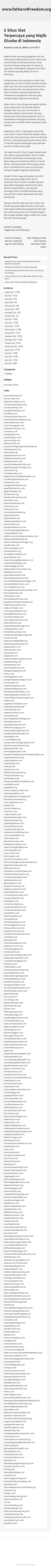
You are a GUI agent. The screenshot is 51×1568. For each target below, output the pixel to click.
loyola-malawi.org (12, 808)
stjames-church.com (13, 946)
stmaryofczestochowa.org (16, 969)
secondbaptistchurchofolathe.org (20, 1487)
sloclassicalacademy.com (15, 877)
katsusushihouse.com (14, 928)
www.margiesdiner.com (15, 1286)
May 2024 (8, 360)
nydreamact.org (11, 482)
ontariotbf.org (10, 470)
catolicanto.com (11, 769)
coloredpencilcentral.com (16, 620)
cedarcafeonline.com (14, 422)
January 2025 (9, 333)
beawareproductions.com (16, 957)
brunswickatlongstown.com (17, 987)
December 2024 (10, 336)
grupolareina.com (12, 557)
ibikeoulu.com (10, 963)
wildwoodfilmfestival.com (16, 539)
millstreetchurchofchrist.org (17, 1439)
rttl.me (7, 1502)
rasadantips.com (12, 434)
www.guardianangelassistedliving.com (22, 1400)
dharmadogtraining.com (15, 1496)
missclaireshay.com (13, 395)
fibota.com (9, 1391)
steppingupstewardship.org (17, 1316)
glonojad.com (10, 940)
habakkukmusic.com (13, 1218)
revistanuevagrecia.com (15, 943)
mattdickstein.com (12, 1209)
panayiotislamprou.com (15, 527)
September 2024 (11, 346)
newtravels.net (11, 452)
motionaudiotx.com (13, 1499)
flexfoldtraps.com (12, 1257)
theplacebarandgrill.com (15, 1116)
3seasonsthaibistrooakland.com (19, 781)
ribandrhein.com (12, 763)
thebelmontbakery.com (15, 458)
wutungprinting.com (13, 1035)
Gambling (17, 227)
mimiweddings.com (13, 1508)
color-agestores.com (13, 802)
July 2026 (8, 295)
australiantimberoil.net (15, 575)
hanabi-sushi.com (12, 1328)
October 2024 (10, 343)
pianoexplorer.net (12, 1361)
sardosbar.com (11, 652)
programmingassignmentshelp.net (20, 446)
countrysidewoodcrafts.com (17, 464)
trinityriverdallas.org (13, 775)
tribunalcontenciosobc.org (16, 874)
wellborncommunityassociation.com (21, 536)
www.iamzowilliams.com (15, 1355)
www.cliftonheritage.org (15, 1301)
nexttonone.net (11, 1221)
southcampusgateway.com (16, 530)
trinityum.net (10, 1367)
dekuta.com (9, 1334)
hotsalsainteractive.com (15, 416)
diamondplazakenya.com (15, 1406)
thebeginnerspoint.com (15, 844)
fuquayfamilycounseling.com (17, 1481)
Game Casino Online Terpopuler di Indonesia (21, 282)
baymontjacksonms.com (15, 1044)
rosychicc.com (10, 811)
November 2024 (10, 340)
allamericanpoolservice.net (16, 745)
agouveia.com (10, 1484)
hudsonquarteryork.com (15, 1388)
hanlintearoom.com (13, 1454)
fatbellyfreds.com (12, 1382)
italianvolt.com (11, 655)
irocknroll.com (11, 637)
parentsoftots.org (12, 1191)
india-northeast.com (13, 608)
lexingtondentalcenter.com (16, 733)
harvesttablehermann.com (16, 584)
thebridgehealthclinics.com (16, 1182)
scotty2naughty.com (13, 949)
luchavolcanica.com (13, 1083)
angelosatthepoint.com (15, 1125)
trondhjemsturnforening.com (18, 1403)
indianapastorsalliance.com (17, 1128)
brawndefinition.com (14, 892)
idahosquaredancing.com (16, 643)
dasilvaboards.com (13, 880)
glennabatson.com (13, 883)
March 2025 (9, 326)
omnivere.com (10, 431)
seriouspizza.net (11, 1152)
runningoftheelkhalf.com (15, 1245)
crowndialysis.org (12, 739)
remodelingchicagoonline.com (18, 1307)
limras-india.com (12, 398)
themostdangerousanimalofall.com (20, 862)
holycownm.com (11, 1086)
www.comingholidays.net (16, 847)
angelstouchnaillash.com (15, 703)
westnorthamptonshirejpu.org (18, 542)
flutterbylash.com (12, 1451)
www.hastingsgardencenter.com (19, 1358)
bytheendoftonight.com (15, 817)
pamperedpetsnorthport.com (18, 679)
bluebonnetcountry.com (15, 497)
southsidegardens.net (14, 1364)
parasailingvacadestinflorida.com (19, 1442)
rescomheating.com (13, 1505)
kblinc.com (9, 673)
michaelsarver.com (12, 721)
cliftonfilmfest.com (13, 622)
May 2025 (8, 319)
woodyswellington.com (15, 1379)
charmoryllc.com (12, 853)
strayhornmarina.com (14, 886)
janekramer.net (11, 993)
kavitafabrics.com (12, 1080)
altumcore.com (11, 1158)
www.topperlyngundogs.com (17, 1242)
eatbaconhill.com (12, 443)
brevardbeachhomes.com (16, 599)
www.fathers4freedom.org (16, 1239)
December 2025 (10, 312)
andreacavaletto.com (14, 793)
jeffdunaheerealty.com (14, 1248)
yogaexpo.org (10, 787)
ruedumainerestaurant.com (17, 934)
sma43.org (9, 1304)
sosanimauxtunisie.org (14, 512)
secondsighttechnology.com (17, 718)
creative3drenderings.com (16, 1194)
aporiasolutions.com (13, 1173)
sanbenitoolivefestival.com (16, 832)
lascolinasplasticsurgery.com (17, 1298)
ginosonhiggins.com (13, 1032)
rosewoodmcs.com (13, 1343)
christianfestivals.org (14, 1020)
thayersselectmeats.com (15, 1170)
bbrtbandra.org (11, 494)
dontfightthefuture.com (15, 614)
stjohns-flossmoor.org (14, 1068)
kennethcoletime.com (14, 981)
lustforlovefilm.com (13, 916)
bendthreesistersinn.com (16, 1065)
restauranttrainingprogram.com (19, 742)
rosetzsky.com (10, 937)
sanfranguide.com (12, 850)
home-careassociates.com (16, 790)
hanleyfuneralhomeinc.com (17, 691)
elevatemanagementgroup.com (19, 1463)
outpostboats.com (12, 814)
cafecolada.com (11, 838)
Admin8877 (35, 47)
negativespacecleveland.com (17, 1053)
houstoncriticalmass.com (16, 859)
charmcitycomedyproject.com (18, 954)
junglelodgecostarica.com (16, 1017)
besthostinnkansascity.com (16, 1511)
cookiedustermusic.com (15, 1074)
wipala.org (9, 805)
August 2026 (9, 292)
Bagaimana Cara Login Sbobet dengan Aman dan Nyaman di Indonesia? (22, 262)
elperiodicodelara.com (14, 401)
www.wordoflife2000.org (15, 640)
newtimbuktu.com (12, 437)
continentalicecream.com (16, 895)
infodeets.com (10, 413)
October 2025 (10, 316)
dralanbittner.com (12, 664)
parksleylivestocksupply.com (17, 796)
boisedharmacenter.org (15, 799)
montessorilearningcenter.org (18, 1418)
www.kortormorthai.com (15, 1263)
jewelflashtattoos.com (14, 488)
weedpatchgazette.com (15, 670)
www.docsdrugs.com (14, 1283)
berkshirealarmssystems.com (18, 658)
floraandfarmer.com (13, 593)
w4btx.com (9, 700)
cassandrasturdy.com (14, 829)
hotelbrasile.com (12, 545)
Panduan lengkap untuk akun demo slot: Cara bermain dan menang (24, 272)
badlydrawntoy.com (13, 1212)
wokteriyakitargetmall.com (16, 730)
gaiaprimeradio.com (13, 1002)
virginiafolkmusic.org (14, 757)
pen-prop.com (10, 1233)
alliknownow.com (12, 868)
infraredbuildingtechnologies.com (20, 581)
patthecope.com (11, 1146)
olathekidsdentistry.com (15, 688)
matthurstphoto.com (14, 1427)
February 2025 (10, 329)
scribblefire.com (11, 784)
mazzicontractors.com (14, 1370)
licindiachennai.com (13, 407)
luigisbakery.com (12, 1325)
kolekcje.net (9, 766)
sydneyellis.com (11, 736)
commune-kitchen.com (15, 910)
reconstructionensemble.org (17, 1077)
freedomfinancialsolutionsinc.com (20, 1254)
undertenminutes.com (14, 428)
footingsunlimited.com (14, 1278)
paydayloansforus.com (14, 455)
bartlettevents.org (12, 551)
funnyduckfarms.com (14, 1457)
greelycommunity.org (14, 931)
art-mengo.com (11, 999)
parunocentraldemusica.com (17, 1397)
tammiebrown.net (12, 1005)
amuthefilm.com (11, 913)
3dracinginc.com (12, 856)
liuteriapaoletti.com (13, 1056)
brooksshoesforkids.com (15, 1167)
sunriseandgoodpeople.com (17, 1059)
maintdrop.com (11, 506)
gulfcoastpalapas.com (14, 1179)
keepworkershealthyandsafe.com (19, 476)
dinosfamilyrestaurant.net (16, 578)
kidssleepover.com (12, 449)
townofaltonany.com (13, 1047)
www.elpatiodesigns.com (15, 1385)
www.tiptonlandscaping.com (17, 1313)
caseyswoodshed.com (14, 1134)
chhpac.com (9, 1493)
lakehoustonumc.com (14, 1215)
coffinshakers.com (12, 966)
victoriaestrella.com (13, 1098)
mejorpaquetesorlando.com (17, 694)
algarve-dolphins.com (14, 1026)
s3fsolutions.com (12, 596)
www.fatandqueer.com (14, 1266)
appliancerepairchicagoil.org (17, 467)
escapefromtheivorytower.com (18, 602)
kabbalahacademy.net (14, 706)
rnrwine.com (10, 1475)
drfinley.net (9, 1469)
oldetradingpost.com (14, 566)
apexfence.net (10, 1523)
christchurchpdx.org (13, 904)
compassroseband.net (14, 1155)
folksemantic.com (12, 649)
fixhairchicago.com (13, 1137)
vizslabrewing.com (12, 661)
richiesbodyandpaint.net (15, 404)
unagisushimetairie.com (15, 485)
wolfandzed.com (12, 1331)
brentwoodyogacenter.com (16, 1310)
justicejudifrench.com (14, 972)
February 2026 (10, 306)
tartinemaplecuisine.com (15, 990)
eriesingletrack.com (13, 676)
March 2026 (9, 302)
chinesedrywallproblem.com (17, 1062)
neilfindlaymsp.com (13, 1107)
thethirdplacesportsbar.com (17, 1373)
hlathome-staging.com (14, 727)
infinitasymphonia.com (15, 922)
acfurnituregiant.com (14, 425)
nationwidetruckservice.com (17, 1089)
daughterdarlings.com (14, 410)
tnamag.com (10, 1164)
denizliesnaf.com (12, 1140)
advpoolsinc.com (12, 1122)
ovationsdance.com (13, 760)
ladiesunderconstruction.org (17, 569)
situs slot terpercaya (20, 230)
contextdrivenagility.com (15, 960)
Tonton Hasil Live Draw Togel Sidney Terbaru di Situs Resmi (24, 277)
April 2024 (8, 363)
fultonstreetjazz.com (13, 548)
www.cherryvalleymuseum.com (18, 560)
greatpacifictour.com (13, 1095)
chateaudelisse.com (13, 533)
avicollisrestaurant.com (15, 1110)
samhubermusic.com (14, 1520)
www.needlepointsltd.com (16, 1292)
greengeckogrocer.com (15, 724)
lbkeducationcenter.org (15, 772)
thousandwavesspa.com (15, 1101)
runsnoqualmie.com (13, 1280)
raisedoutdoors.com (13, 628)
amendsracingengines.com (16, 1260)
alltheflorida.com (12, 1430)
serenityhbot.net (12, 1224)
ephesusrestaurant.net (15, 1376)
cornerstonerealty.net (14, 1349)
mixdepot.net (10, 1340)
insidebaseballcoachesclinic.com (19, 1433)
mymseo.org (10, 1490)
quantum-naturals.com (15, 1415)
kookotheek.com (12, 524)
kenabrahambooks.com (15, 907)
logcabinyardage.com (14, 1200)
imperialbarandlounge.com (17, 625)
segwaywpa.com (12, 1176)
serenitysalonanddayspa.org (17, 419)
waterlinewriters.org (13, 1185)
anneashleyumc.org (13, 1269)
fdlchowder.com (11, 1289)
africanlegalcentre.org (14, 925)
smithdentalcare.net (13, 1514)
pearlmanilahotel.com (14, 503)
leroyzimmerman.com (14, 1466)
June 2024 (8, 356)
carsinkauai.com (11, 1436)
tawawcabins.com (12, 646)
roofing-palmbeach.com (15, 611)
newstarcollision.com (14, 712)
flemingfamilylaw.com (14, 1472)
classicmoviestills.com (14, 835)
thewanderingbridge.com (16, 975)
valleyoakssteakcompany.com (18, 1131)
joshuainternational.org (15, 1227)
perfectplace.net (11, 778)
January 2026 (9, 309)
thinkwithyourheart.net (15, 631)
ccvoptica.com (10, 1319)
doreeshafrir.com (12, 951)
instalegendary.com (13, 473)
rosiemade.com (11, 682)
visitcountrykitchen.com (15, 1023)
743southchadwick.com (15, 605)
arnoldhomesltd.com (14, 617)
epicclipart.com (11, 500)
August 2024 (9, 350)
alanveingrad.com (12, 1029)
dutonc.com (9, 1008)
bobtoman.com (11, 509)
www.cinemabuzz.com (14, 1337)
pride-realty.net (11, 1445)
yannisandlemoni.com (14, 667)
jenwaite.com (10, 1460)
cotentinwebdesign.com (15, 563)
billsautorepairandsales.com (17, 1412)
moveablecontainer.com (15, 554)
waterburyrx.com (12, 1119)
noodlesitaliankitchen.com (16, 479)
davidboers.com (11, 1203)
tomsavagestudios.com (15, 751)
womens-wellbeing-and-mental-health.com (24, 754)
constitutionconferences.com (18, 1143)
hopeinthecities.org (13, 820)
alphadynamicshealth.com (16, 1448)
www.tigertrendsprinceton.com (19, 1236)
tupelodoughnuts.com (14, 685)
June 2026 (8, 299)
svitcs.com (9, 1149)
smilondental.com (12, 709)
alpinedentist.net (12, 518)
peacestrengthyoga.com (15, 1251)
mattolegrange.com (13, 1014)
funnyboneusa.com (13, 1071)
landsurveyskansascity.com (16, 1272)
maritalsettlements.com (15, 1038)
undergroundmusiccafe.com (17, 1517)
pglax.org (8, 1050)
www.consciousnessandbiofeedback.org (23, 1352)
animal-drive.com (12, 1161)
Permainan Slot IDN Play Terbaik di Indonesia (21, 267)
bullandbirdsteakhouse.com (17, 1295)
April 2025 (8, 323)
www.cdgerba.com (13, 1394)
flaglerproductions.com (15, 889)
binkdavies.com (11, 901)
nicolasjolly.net (11, 919)
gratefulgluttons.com (14, 823)
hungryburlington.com (14, 984)
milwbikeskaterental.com (16, 1041)
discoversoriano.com (14, 841)
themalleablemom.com (15, 978)
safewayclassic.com (13, 461)
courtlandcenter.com (13, 1104)
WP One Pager (29, 1564)
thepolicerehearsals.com (15, 865)
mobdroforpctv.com (13, 826)
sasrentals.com (11, 715)
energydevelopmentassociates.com (20, 590)
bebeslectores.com (13, 572)
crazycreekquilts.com (14, 898)
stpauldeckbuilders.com (15, 1275)
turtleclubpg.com (12, 1092)
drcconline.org (11, 1113)
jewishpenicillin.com (13, 748)
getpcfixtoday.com (12, 491)
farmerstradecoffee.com (15, 1197)
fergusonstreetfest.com (15, 1421)
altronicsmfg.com (12, 440)
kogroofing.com (11, 515)
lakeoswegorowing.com (15, 1478)
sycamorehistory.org (13, 1346)
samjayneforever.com (14, 1424)
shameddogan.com (13, 1188)
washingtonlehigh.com (15, 1322)
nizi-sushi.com (10, 996)
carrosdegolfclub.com (14, 587)
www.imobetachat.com (15, 1206)
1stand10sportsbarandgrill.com (19, 697)
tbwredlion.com (11, 1409)
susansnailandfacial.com (15, 1230)
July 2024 (8, 353)
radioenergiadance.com (15, 521)
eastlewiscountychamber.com (18, 871)
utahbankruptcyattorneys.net (18, 634)
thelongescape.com (13, 1011)
